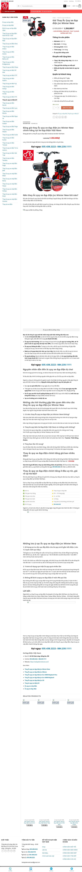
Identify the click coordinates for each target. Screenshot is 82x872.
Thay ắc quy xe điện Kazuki (8, 104)
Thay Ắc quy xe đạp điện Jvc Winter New (37, 669)
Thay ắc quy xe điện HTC (9, 97)
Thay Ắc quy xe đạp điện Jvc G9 (34, 680)
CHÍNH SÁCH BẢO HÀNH (70, 850)
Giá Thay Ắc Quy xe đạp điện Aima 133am (74, 823)
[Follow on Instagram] (76, 1)
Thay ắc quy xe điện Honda (8, 93)
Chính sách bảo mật (48, 856)
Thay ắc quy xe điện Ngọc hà (10, 117)
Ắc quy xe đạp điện (36, 11)
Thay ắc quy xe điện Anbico (8, 48)
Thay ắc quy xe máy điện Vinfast (9, 190)
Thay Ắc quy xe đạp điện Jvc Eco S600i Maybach (39, 677)
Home (54, 17)
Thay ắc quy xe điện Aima (9, 44)
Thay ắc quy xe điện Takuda (8, 144)
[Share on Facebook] (54, 117)
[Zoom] (25, 34)
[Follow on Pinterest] (14, 850)
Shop (43, 847)
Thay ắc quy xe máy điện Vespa (9, 185)
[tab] (26, 123)
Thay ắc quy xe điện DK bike (9, 71)
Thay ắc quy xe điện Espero (8, 79)
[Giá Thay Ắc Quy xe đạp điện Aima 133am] (74, 759)
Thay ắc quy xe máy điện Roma (9, 180)
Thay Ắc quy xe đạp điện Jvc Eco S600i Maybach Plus (41, 675)
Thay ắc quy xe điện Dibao (10, 67)
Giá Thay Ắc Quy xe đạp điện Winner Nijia (44, 822)
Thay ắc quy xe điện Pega (10, 126)
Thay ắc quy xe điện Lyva (9, 108)
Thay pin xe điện (7, 204)
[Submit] (64, 6)
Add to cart (67, 108)
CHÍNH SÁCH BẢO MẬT (70, 853)
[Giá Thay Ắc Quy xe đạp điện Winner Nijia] (44, 759)
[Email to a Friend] (59, 117)
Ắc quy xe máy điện (47, 11)
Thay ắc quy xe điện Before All (8, 58)
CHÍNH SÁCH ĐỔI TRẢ (69, 847)
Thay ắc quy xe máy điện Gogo (9, 164)
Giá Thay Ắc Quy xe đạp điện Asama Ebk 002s (59, 823)
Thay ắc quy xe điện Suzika (8, 139)
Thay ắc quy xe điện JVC (9, 100)
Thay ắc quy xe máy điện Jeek (9, 169)
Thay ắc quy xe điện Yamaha (8, 159)
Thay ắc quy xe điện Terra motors (10, 149)
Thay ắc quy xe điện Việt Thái (9, 154)
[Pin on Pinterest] (62, 117)
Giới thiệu (71, 1)
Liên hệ (65, 1)
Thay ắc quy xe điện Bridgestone (8, 63)
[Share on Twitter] (56, 117)
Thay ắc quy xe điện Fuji (9, 83)
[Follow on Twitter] (78, 1)
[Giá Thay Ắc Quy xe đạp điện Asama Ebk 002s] (59, 759)
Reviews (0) (34, 123)
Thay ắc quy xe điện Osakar (8, 122)
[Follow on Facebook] (75, 1)
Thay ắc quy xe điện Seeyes (8, 131)
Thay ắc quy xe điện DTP (9, 75)
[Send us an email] (11, 850)
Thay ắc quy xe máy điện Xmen (9, 195)
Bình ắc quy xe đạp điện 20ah (9, 29)
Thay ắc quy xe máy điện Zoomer (9, 200)
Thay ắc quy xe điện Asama (8, 53)
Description (26, 123)
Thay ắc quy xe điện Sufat (10, 135)
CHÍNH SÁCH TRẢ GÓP (69, 856)
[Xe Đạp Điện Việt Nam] (7, 6)
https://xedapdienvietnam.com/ (39, 662)
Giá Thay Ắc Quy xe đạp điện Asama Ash (29, 822)
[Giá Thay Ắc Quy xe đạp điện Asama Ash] (29, 759)
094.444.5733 (32, 852)
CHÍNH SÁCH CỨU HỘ (69, 859)
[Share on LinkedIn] (65, 117)
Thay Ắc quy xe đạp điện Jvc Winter (36, 672)
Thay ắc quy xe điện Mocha (8, 112)
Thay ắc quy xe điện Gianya (8, 88)
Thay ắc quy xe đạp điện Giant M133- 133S (9, 34)
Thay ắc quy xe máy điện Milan (9, 175)
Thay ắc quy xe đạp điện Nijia (9, 40)
